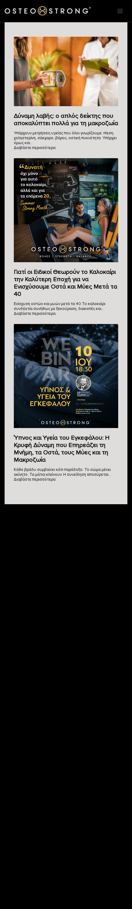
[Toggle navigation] (120, 11)
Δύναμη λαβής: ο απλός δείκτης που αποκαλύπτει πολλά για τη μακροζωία (66, 119)
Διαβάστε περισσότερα (35, 147)
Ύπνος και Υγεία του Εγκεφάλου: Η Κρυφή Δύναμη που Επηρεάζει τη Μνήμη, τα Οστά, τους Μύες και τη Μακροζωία (62, 449)
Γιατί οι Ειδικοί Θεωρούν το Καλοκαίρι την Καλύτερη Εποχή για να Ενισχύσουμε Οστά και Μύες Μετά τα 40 (65, 283)
